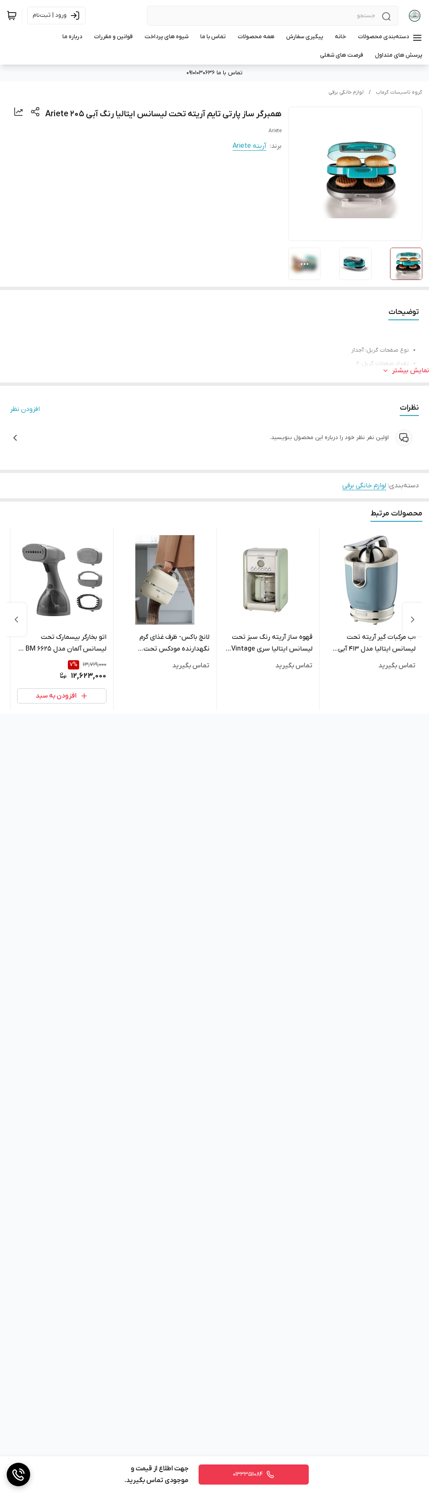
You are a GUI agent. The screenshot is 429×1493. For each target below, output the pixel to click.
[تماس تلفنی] (18, 1474)
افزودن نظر (25, 409)
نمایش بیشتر (410, 370)
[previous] (413, 619)
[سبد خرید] (12, 15)
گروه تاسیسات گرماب (399, 92)
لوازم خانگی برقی (346, 92)
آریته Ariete (249, 146)
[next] (16, 619)
